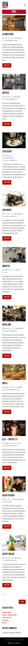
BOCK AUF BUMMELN (9, 40)
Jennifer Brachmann (8, 158)
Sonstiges (15, 40)
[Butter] (14, 82)
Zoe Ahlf (18, 443)
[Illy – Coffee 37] (14, 428)
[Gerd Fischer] (14, 484)
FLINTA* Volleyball (7, 618)
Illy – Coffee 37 (10, 439)
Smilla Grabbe (17, 97)
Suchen (22, 601)
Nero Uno (6, 324)
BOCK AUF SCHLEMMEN (9, 99)
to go (18, 390)
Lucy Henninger (19, 387)
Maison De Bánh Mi (6, 612)
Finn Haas (18, 270)
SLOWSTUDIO (7, 34)
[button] (25, 4)
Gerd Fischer (8, 495)
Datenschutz (17, 643)
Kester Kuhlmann (18, 38)
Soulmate (7, 210)
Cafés (15, 99)
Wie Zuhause (5, 620)
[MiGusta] (14, 255)
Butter (5, 93)
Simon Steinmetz (17, 558)
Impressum (10, 643)
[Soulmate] (14, 199)
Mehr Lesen (7, 65)
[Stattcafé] (14, 140)
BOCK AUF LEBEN (8, 502)
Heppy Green (8, 554)
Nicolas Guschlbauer (18, 499)
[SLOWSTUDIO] (14, 23)
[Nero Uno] (14, 313)
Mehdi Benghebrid (19, 328)
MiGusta (6, 266)
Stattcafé (7, 151)
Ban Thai (4, 623)
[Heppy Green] (14, 543)
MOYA (4, 383)
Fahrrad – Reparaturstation (9, 615)
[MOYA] (14, 372)
